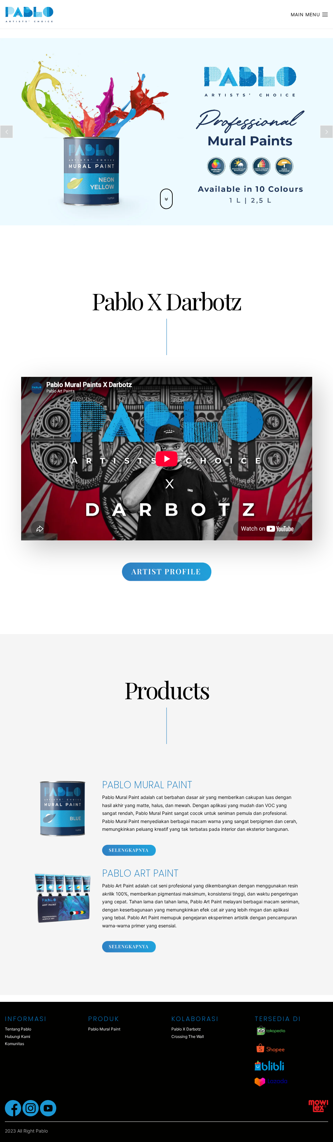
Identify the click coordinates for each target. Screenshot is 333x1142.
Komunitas (14, 1043)
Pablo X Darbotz (186, 1029)
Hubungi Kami (17, 1036)
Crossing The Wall (187, 1036)
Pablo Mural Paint (104, 1029)
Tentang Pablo (18, 1029)
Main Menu (306, 14)
